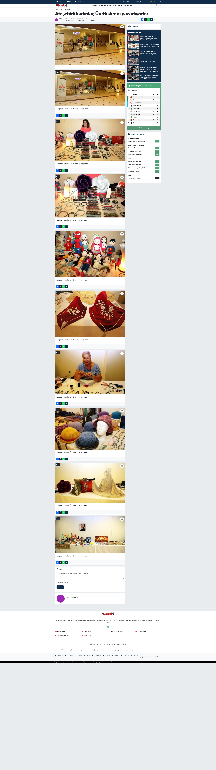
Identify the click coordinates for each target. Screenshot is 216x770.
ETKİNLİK (126, 655)
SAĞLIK (135, 655)
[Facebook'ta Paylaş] (142, 19)
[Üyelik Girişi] (159, 2)
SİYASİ (109, 5)
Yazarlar (79, 1)
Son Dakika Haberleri (62, 635)
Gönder (60, 587)
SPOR (115, 5)
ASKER (59, 657)
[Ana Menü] (160, 5)
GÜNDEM (94, 5)
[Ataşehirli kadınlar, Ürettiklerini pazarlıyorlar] (90, 44)
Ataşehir (67, 9)
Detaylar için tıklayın (143, 128)
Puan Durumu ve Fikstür (117, 631)
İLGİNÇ (117, 655)
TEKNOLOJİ (122, 5)
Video (70, 1)
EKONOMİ (102, 5)
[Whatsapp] (108, 626)
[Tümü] (158, 26)
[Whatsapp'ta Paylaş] (148, 19)
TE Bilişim (150, 656)
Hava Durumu (61, 631)
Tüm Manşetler (142, 631)
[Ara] (157, 5)
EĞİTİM (129, 5)
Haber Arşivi (87, 635)
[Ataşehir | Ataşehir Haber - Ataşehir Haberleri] (61, 5)
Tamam (113, 662)
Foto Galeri (61, 1)
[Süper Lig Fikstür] (158, 134)
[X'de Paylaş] (145, 19)
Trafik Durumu (87, 631)
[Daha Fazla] (151, 19)
